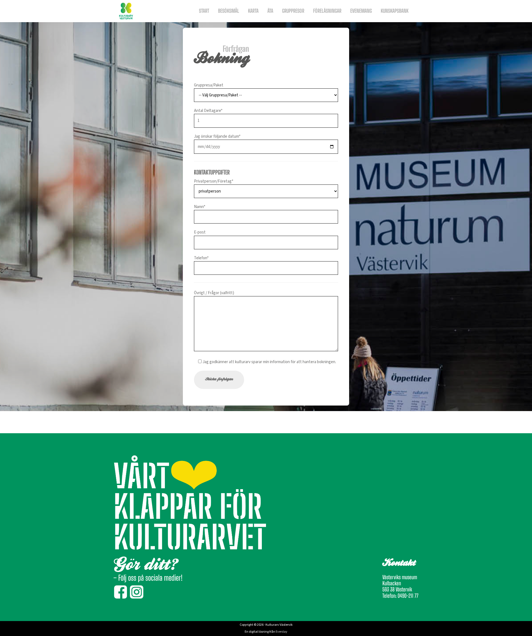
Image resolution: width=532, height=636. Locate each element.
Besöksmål (228, 11)
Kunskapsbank (394, 11)
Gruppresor (293, 11)
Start (204, 11)
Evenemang (361, 11)
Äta (270, 11)
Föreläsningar (327, 11)
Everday (281, 631)
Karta (253, 11)
